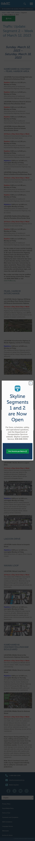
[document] (17, 420)
